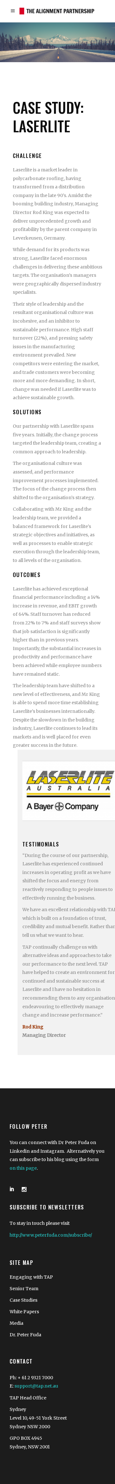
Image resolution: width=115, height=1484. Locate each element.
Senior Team (24, 1288)
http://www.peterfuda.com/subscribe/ (51, 1235)
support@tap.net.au (36, 1386)
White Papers (24, 1312)
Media (16, 1323)
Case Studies (23, 1300)
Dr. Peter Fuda (25, 1335)
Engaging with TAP (31, 1277)
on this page (23, 1168)
